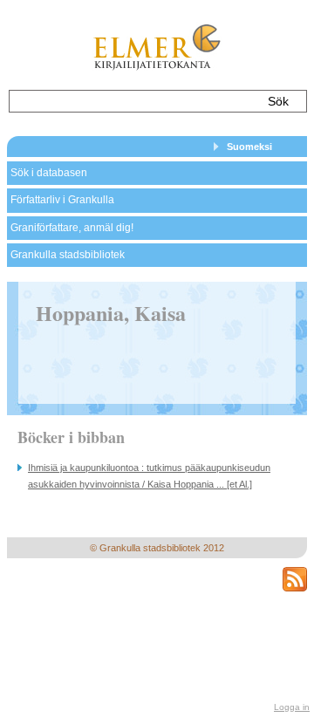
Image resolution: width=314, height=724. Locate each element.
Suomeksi (249, 146)
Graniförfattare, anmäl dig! (71, 228)
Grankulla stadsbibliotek (67, 255)
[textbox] (133, 101)
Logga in (292, 707)
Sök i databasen (48, 173)
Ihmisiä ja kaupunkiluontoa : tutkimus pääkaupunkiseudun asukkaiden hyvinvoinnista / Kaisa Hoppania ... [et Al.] (149, 475)
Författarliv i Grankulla (62, 200)
